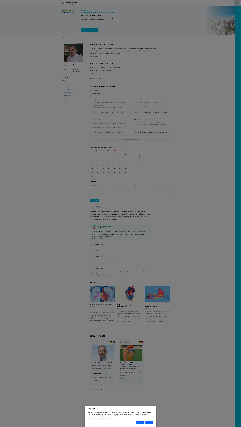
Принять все (140, 422)
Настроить (149, 422)
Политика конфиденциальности (96, 418)
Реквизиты (109, 418)
